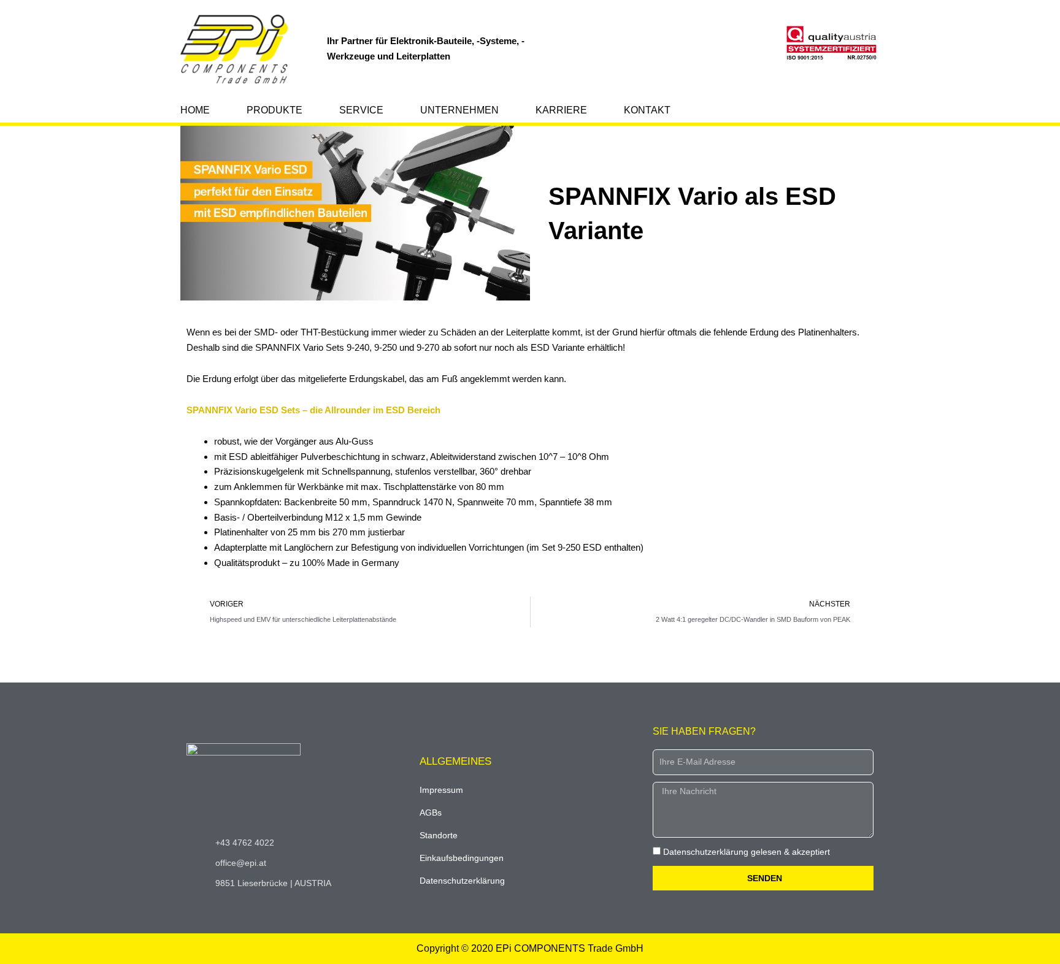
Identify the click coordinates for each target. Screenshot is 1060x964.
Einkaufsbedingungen (462, 858)
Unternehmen (459, 110)
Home (195, 110)
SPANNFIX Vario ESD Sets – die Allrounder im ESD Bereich (313, 410)
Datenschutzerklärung (462, 881)
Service (361, 110)
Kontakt (647, 110)
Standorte (439, 835)
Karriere (561, 110)
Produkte (274, 110)
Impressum (441, 790)
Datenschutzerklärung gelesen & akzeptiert (746, 852)
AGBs (431, 812)
